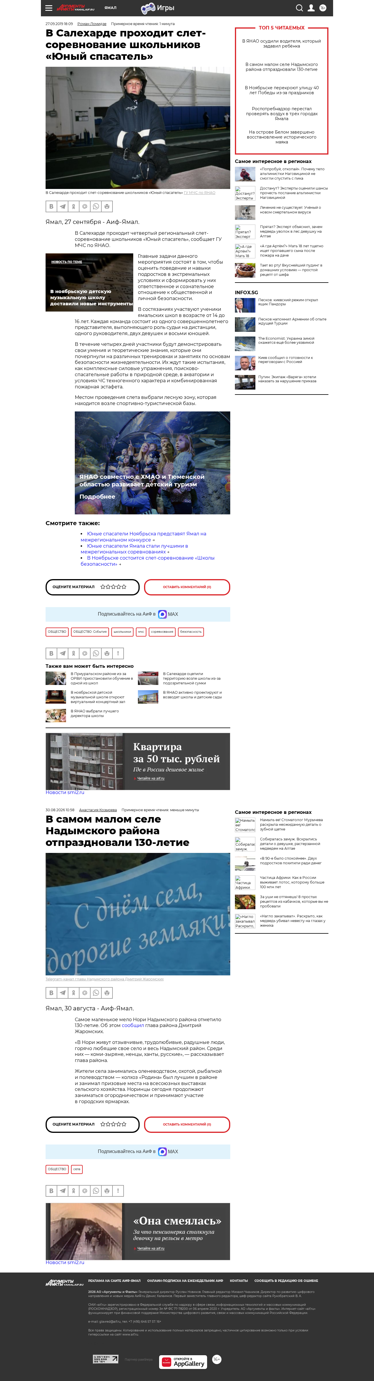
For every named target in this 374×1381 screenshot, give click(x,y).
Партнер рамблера (139, 1359)
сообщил (133, 1025)
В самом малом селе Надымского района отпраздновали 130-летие (281, 67)
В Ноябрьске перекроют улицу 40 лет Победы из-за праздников (282, 90)
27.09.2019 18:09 (59, 24)
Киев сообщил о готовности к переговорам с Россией (285, 360)
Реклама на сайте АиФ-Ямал (114, 1281)
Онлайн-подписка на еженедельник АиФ (185, 1281)
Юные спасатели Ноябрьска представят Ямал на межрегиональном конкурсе (143, 537)
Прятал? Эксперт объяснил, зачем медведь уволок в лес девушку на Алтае (291, 231)
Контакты (239, 1281)
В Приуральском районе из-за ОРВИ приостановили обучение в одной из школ (102, 678)
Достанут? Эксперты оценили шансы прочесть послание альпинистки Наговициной (294, 193)
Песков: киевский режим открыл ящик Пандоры (288, 302)
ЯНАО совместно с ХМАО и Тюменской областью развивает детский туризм (142, 480)
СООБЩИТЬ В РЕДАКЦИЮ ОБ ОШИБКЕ (286, 1281)
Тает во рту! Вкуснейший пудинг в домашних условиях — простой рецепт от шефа (291, 270)
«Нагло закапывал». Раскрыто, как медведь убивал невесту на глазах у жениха (292, 921)
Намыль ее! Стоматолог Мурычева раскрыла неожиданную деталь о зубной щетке (291, 824)
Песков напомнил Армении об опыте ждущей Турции (292, 321)
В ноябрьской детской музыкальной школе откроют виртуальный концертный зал (98, 697)
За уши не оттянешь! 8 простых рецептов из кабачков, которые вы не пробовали (294, 901)
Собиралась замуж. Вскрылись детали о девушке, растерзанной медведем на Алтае (290, 844)
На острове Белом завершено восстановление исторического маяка (281, 137)
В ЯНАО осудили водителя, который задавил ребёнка (281, 44)
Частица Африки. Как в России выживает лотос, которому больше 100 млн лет (292, 882)
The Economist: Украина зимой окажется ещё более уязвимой (286, 341)
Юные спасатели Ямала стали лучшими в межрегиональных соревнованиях (134, 549)
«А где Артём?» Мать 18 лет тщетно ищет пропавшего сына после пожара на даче (291, 250)
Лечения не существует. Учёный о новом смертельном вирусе (290, 209)
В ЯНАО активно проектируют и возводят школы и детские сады (192, 694)
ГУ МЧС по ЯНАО (199, 192)
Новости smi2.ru (65, 792)
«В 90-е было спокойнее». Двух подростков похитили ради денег (291, 860)
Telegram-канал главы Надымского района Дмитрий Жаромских (105, 979)
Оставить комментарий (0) (187, 587)
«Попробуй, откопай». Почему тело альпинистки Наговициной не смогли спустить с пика (292, 173)
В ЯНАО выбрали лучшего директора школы (95, 713)
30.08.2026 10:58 (60, 810)
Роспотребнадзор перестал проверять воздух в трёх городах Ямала (282, 113)
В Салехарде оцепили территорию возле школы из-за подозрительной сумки (192, 678)
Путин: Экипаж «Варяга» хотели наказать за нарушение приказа (287, 379)
